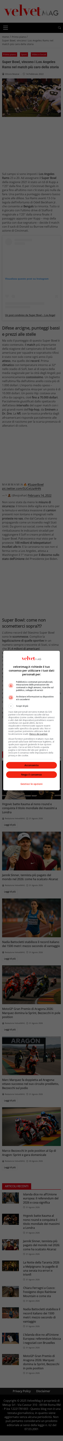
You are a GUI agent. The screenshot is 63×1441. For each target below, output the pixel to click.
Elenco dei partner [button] (38, 734)
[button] (31, 706)
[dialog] (31, 720)
